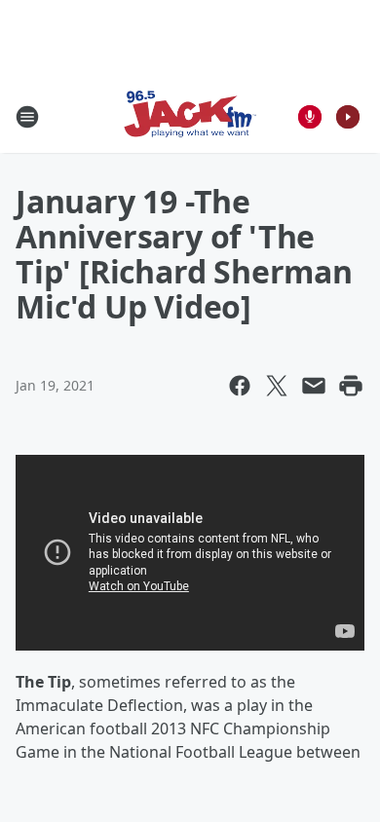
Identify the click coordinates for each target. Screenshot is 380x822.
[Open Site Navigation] (27, 117)
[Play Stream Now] (348, 117)
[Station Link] (190, 116)
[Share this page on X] (276, 385)
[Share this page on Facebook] (239, 385)
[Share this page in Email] (313, 385)
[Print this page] (350, 385)
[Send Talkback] (310, 117)
